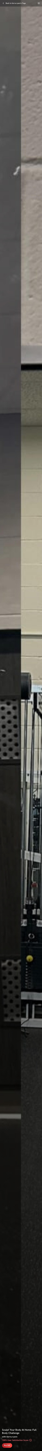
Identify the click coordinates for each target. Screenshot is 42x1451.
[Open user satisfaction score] (30, 1440)
